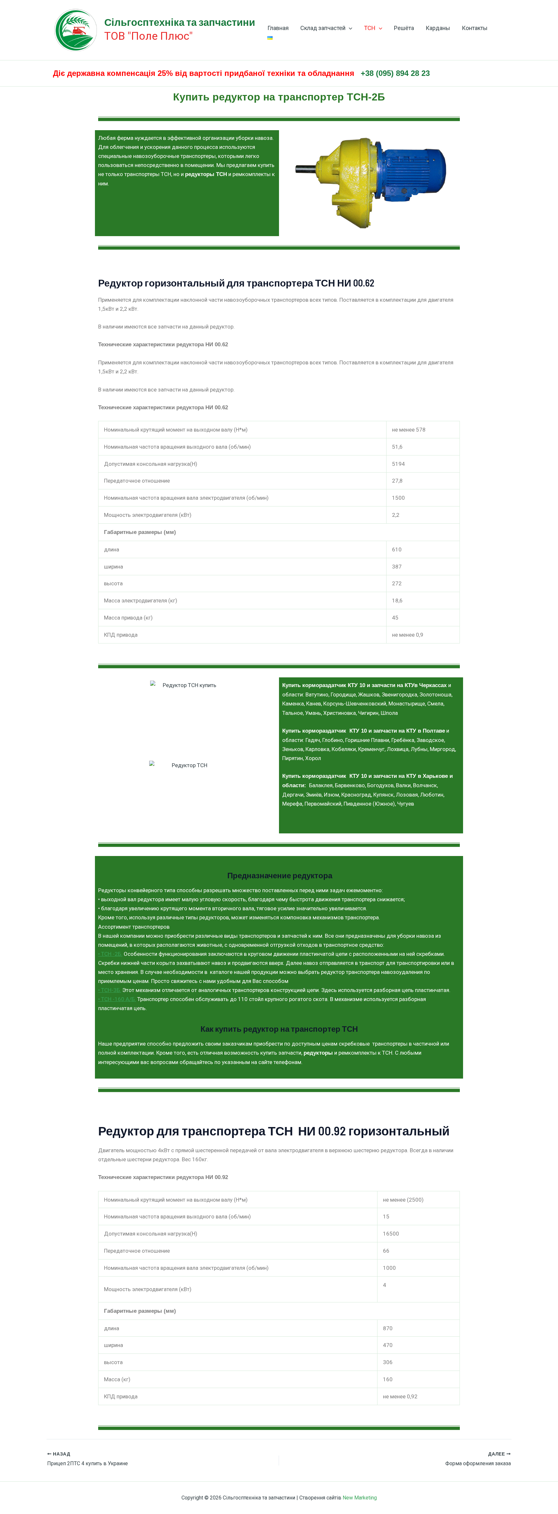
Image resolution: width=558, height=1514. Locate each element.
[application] (349, 28)
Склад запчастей (323, 28)
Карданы (438, 28)
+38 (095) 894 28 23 (395, 73)
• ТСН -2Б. (110, 954)
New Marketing (360, 1498)
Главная (278, 28)
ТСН (370, 28)
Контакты (475, 28)
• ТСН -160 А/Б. (117, 999)
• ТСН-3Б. (109, 990)
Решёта (404, 28)
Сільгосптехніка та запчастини (179, 22)
